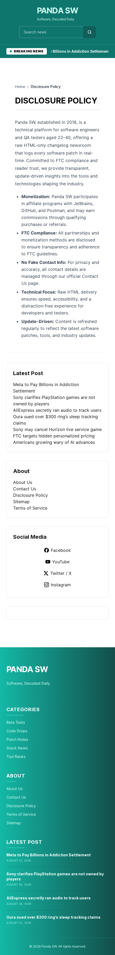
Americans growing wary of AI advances (54, 442)
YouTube (61, 561)
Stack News (17, 748)
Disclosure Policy (30, 495)
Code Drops (16, 731)
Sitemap (21, 501)
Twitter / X (60, 573)
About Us (22, 482)
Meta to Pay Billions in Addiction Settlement (66, 51)
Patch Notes (17, 739)
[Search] (89, 32)
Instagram (61, 584)
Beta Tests (15, 722)
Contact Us (24, 488)
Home (20, 86)
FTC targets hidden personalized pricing (54, 435)
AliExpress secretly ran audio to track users (57, 410)
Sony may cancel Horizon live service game (57, 429)
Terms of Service (30, 508)
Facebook (61, 550)
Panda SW (57, 10)
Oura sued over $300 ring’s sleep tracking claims (53, 917)
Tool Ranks (15, 756)
